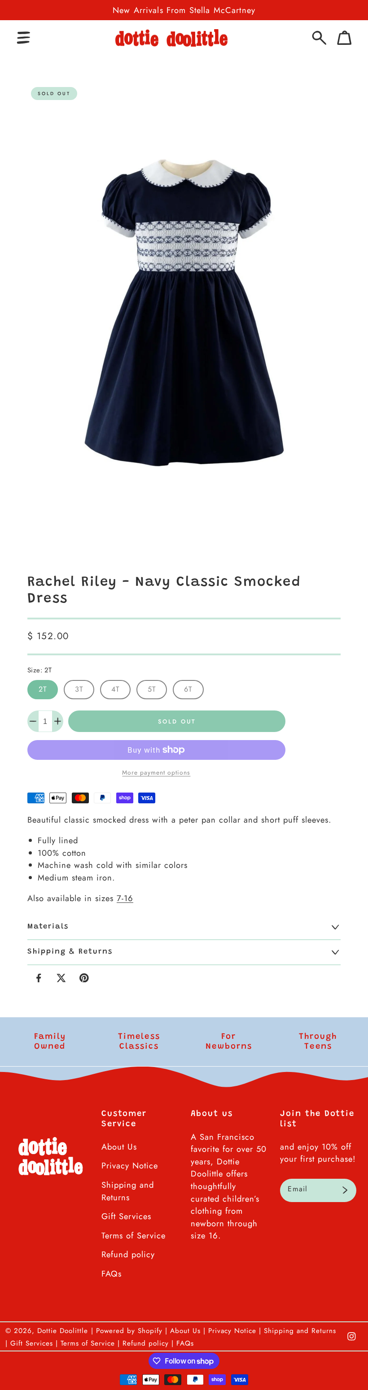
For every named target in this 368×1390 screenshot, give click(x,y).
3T (79, 689)
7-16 (125, 898)
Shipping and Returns (127, 1191)
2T (43, 689)
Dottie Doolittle (62, 1331)
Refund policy (128, 1254)
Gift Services (126, 1216)
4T (115, 689)
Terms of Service (133, 1235)
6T (188, 689)
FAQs (111, 1274)
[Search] (319, 37)
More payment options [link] (156, 772)
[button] (23, 37)
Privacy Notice (129, 1165)
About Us (119, 1147)
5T (152, 689)
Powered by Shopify (129, 1331)
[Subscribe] (344, 1190)
